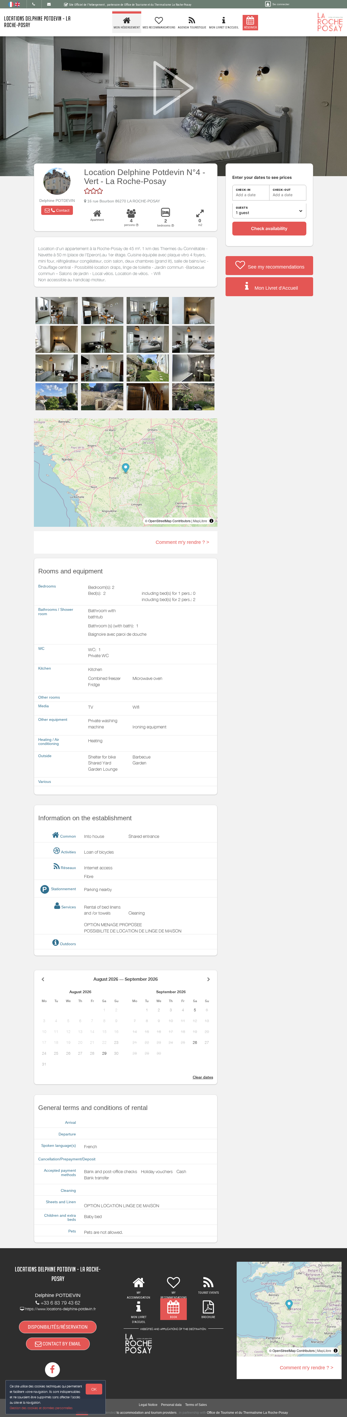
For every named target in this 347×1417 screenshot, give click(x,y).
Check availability (269, 228)
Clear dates (203, 1077)
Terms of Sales (196, 1405)
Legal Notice (148, 1405)
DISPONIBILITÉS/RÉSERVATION (58, 1327)
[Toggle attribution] (211, 521)
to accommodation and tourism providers (146, 1413)
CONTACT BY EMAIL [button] (61, 1344)
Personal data (171, 1405)
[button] (57, 210)
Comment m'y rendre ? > (182, 542)
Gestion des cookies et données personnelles (41, 1408)
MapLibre (200, 520)
